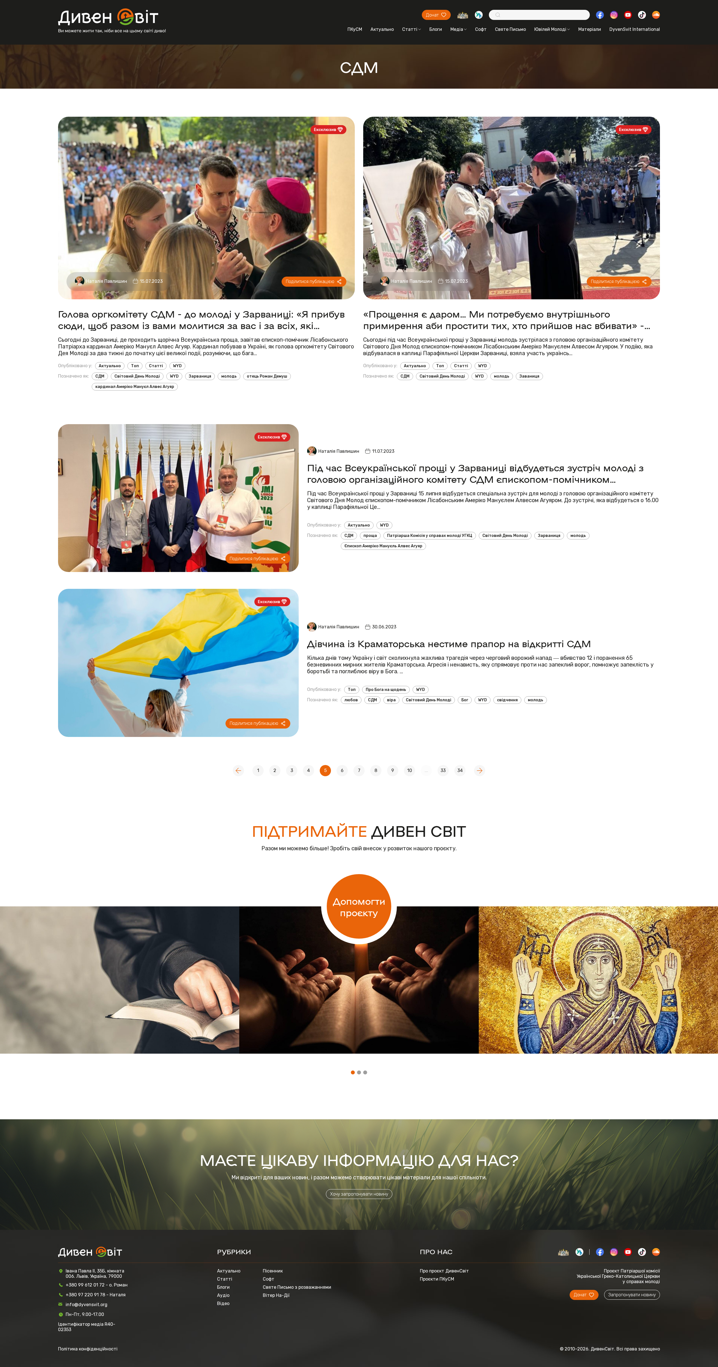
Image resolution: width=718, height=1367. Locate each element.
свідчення (507, 700)
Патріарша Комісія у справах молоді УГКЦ (429, 535)
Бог (464, 700)
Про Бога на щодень (386, 689)
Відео (223, 1303)
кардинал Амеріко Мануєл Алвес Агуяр (134, 386)
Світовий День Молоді (137, 376)
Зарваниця (200, 376)
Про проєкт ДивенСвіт (444, 1271)
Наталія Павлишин (106, 281)
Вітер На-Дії (276, 1295)
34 (460, 770)
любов (351, 700)
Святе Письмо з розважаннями (297, 1287)
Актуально (382, 29)
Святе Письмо (510, 29)
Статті (409, 29)
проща (370, 535)
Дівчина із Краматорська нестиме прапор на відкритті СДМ (449, 643)
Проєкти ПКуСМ (437, 1279)
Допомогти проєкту (359, 906)
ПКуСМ (355, 29)
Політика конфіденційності (88, 1349)
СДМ (99, 376)
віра (391, 700)
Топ (135, 366)
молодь (229, 376)
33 (443, 770)
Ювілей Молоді (550, 29)
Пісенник (273, 1271)
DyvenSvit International (634, 29)
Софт (481, 29)
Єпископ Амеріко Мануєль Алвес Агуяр (383, 546)
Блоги (435, 29)
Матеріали (589, 29)
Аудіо (223, 1295)
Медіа (456, 29)
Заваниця (529, 376)
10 (409, 770)
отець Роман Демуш (267, 376)
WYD (177, 366)
